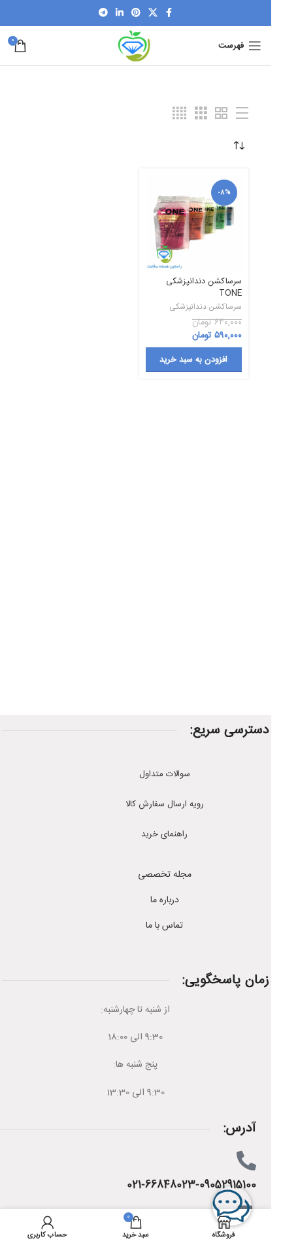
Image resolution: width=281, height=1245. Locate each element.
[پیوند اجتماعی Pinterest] (135, 13)
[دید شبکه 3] (201, 114)
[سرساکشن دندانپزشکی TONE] (194, 223)
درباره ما (164, 900)
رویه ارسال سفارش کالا (164, 804)
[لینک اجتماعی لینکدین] (119, 13)
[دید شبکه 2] (221, 114)
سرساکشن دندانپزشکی (205, 307)
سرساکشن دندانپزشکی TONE (204, 287)
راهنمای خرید (164, 834)
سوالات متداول (164, 774)
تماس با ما (164, 926)
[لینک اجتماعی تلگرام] (103, 13)
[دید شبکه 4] (179, 114)
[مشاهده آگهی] (242, 114)
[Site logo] (135, 46)
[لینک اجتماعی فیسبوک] (169, 13)
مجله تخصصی (164, 875)
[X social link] (152, 13)
